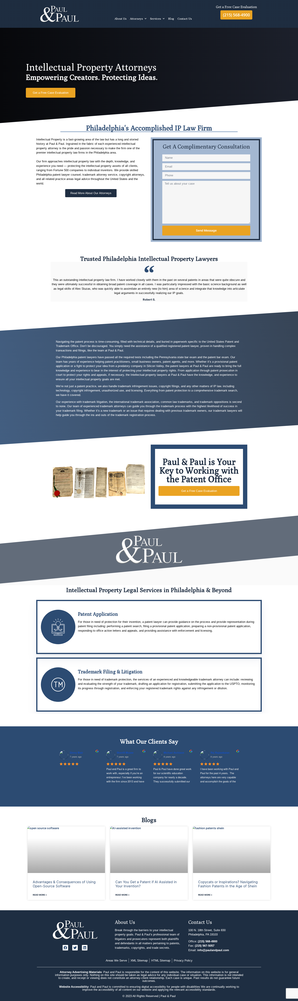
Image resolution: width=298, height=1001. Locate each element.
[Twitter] (75, 947)
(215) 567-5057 (204, 945)
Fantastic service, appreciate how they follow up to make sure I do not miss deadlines (125, 773)
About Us (120, 18)
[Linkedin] (84, 947)
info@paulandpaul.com (213, 950)
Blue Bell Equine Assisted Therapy (184, 752)
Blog (171, 18)
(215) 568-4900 (207, 941)
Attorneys (136, 18)
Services (155, 18)
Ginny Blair (217, 752)
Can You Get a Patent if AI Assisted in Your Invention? (146, 884)
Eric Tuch (75, 752)
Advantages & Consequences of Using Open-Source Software (64, 884)
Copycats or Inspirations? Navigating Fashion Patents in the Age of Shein (228, 884)
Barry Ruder (124, 752)
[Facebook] (65, 947)
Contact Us (184, 18)
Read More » (40, 895)
